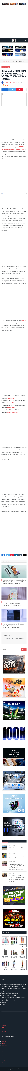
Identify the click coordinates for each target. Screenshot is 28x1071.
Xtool (3, 1056)
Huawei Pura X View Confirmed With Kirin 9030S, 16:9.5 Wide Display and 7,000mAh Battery (13, 603)
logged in (12, 638)
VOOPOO (4, 1019)
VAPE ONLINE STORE (7, 1015)
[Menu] (2, 40)
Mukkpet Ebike (5, 1060)
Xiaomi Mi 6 (10, 403)
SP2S (3, 1027)
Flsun (3, 1051)
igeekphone (18, 1069)
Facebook (3, 1002)
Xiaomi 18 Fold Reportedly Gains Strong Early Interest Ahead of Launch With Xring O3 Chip (13, 625)
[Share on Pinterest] (19, 89)
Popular (5, 841)
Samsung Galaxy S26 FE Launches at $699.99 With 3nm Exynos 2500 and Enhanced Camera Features (14, 581)
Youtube (3, 1004)
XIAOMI (22, 841)
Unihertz (4, 1049)
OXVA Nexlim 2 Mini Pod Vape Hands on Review (16, 849)
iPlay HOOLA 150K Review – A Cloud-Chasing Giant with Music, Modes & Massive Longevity (17, 878)
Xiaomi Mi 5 (10, 398)
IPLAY (3, 1029)
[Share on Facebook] (5, 89)
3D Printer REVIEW (13, 841)
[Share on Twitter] (12, 89)
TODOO (4, 1031)
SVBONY (4, 1041)
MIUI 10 (6, 67)
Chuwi (3, 1043)
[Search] (26, 40)
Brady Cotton (10, 82)
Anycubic (4, 1054)
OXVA (3, 1021)
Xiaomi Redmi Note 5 (13, 412)
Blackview (4, 1045)
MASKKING (4, 1025)
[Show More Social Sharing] (25, 89)
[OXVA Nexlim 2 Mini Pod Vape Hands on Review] (4, 847)
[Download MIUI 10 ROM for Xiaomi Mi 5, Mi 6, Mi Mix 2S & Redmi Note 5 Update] (14, 99)
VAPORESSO (5, 1017)
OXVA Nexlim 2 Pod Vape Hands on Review (17, 857)
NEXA (3, 1023)
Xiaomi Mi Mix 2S (12, 407)
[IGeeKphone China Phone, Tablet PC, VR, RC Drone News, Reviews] (14, 40)
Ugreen (3, 1062)
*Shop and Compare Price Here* (9, 1001)
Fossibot (4, 1047)
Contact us (4, 993)
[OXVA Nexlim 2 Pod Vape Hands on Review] (4, 855)
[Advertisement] (14, 21)
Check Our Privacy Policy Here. (8, 995)
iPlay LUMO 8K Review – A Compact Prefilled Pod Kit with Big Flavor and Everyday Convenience (17, 866)
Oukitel (3, 1058)
